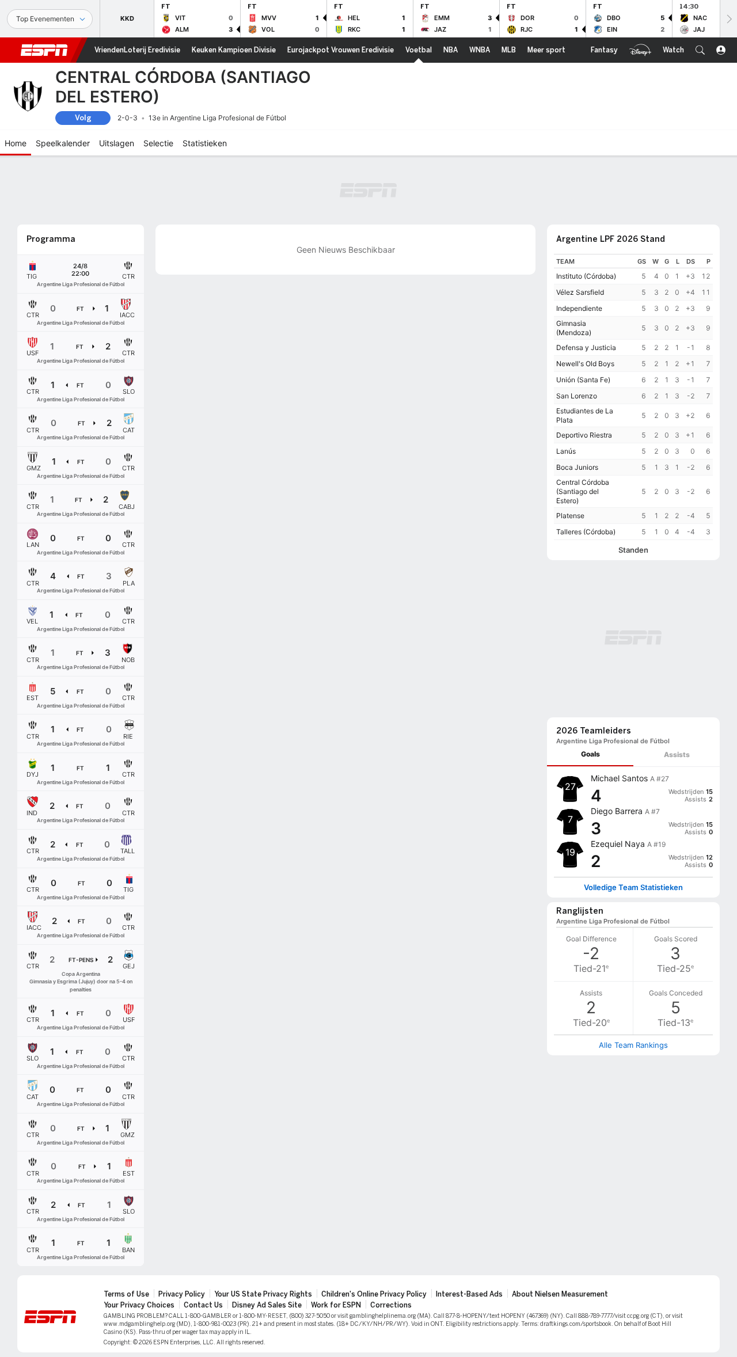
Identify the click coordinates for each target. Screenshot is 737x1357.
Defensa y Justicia (586, 347)
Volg (83, 117)
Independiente (579, 308)
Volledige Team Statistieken (633, 887)
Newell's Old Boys (585, 363)
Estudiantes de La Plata (584, 415)
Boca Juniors (577, 467)
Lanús (566, 451)
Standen (633, 550)
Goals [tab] (590, 754)
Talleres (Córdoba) (586, 531)
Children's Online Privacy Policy (374, 1294)
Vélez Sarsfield (580, 292)
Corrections (391, 1305)
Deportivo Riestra (584, 435)
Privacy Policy (181, 1294)
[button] (700, 50)
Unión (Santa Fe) (583, 379)
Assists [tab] (677, 754)
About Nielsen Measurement (560, 1294)
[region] (633, 397)
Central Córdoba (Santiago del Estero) (582, 491)
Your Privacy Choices (139, 1305)
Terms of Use (126, 1294)
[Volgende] (728, 18)
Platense (570, 515)
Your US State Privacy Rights (263, 1294)
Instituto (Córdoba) (586, 276)
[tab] (590, 754)
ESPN (44, 50)
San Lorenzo (576, 395)
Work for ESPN (336, 1305)
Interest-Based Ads (469, 1294)
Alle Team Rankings (633, 1045)
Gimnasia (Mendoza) (573, 328)
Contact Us (203, 1305)
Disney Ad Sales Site (267, 1305)
